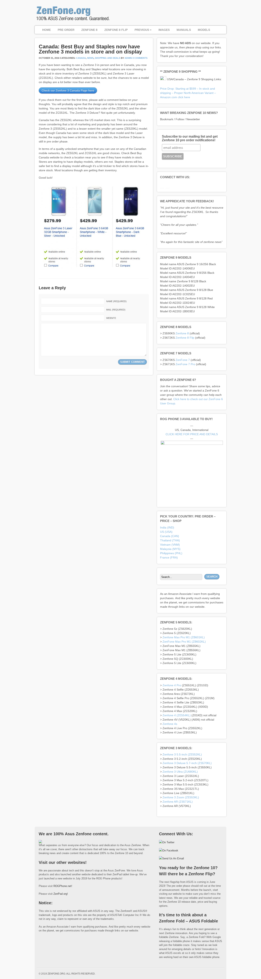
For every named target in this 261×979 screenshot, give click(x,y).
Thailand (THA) (170, 540)
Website (111, 318)
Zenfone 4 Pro (172, 685)
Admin (128, 58)
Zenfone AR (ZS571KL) (178, 801)
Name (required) (116, 301)
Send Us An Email (173, 858)
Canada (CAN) (169, 536)
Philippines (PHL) (171, 553)
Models (204, 29)
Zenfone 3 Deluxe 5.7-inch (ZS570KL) (187, 763)
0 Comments (140, 58)
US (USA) (166, 531)
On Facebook (170, 850)
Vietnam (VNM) (170, 544)
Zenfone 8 (182, 333)
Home (46, 29)
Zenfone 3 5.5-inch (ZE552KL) (182, 754)
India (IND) (167, 527)
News (90, 58)
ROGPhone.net (62, 886)
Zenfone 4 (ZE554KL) (177, 715)
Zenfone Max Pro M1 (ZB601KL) (184, 637)
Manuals (184, 29)
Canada (81, 58)
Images (164, 29)
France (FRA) (169, 557)
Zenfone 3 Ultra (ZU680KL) (180, 771)
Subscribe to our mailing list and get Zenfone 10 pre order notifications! (190, 138)
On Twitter (168, 842)
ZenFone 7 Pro (185, 364)
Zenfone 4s (170, 723)
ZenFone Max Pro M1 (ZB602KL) (184, 641)
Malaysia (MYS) (170, 549)
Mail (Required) (115, 309)
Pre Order (66, 29)
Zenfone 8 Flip (185, 337)
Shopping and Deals (107, 58)
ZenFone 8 (89, 29)
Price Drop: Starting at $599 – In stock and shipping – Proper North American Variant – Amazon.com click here (188, 93)
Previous (143, 29)
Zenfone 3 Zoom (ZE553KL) (181, 797)
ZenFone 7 (183, 360)
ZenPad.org (60, 893)
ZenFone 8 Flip (116, 29)
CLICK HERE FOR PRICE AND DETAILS (192, 434)
